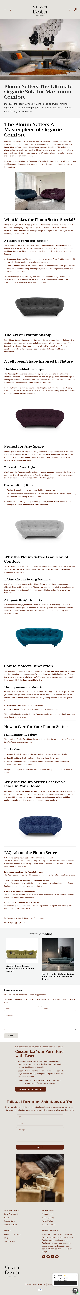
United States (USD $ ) (35, 1284)
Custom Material (10, 1224)
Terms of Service (68, 999)
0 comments (39, 918)
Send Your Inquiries (11, 1214)
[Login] (70, 10)
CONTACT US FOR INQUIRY (31, 1089)
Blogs (6, 1238)
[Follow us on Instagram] (48, 1256)
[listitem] (11, 922)
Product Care (9, 1221)
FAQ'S (6, 1217)
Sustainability (9, 1241)
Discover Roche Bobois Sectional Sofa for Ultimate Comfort (20, 968)
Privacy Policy (52, 999)
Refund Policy (47, 1221)
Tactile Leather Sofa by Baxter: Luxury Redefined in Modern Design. (58, 976)
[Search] (10, 10)
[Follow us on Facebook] (43, 1256)
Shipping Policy (48, 1217)
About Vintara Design (12, 1234)
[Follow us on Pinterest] (52, 1256)
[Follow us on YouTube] (57, 1256)
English (50, 1284)
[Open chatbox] (75, 1291)
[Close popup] (76, 1275)
